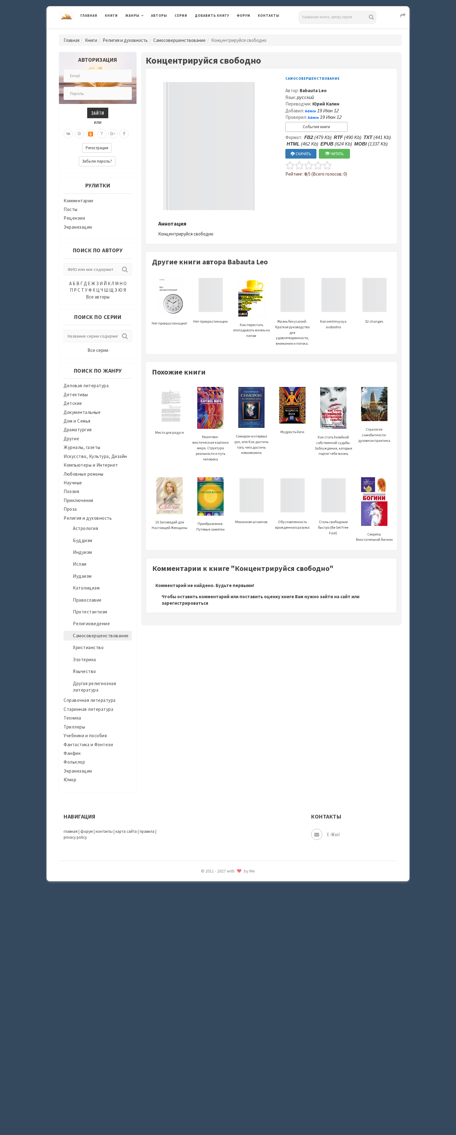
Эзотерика (84, 659)
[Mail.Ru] (79, 133)
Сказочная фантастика (220, 892)
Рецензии (74, 218)
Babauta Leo (313, 90)
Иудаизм (82, 576)
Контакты (268, 15)
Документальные (82, 412)
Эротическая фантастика (222, 1086)
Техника (72, 718)
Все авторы (98, 297)
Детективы (76, 394)
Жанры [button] (132, 15)
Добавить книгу (212, 15)
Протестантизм (90, 612)
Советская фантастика (220, 919)
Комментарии (78, 201)
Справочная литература (90, 700)
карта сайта (126, 831)
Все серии (97, 350)
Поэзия (71, 491)
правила (147, 831)
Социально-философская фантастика (236, 947)
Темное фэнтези (212, 975)
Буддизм (82, 540)
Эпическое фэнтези (216, 1072)
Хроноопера (208, 1044)
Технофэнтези (210, 989)
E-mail (333, 834)
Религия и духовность (125, 40)
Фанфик (72, 753)
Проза (70, 509)
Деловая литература (217, 31)
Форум (243, 15)
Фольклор (74, 762)
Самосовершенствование (179, 40)
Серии (181, 15)
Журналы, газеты (82, 447)
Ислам (80, 564)
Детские (73, 403)
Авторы (159, 15)
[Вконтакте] (68, 133)
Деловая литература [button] (147, 31)
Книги (111, 15)
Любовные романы (84, 474)
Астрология (85, 528)
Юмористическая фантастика (227, 1114)
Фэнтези (204, 1031)
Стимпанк (206, 961)
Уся (199, 1017)
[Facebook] (124, 133)
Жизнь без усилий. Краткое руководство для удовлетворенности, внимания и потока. (292, 332)
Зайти (97, 113)
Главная (88, 15)
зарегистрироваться (185, 603)
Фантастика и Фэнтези (88, 744)
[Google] (113, 133)
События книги (316, 126)
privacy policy (75, 837)
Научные (73, 483)
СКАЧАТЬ (303, 153)
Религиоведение (91, 623)
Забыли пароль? (97, 161)
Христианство (88, 647)
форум (86, 831)
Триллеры (74, 727)
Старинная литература (88, 709)
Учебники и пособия (85, 735)
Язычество (84, 671)
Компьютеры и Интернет (91, 465)
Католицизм (86, 588)
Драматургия (78, 430)
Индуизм (82, 552)
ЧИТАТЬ (336, 153)
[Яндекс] (101, 133)
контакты (104, 831)
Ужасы (202, 1003)
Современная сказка (217, 933)
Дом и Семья (77, 421)
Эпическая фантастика (220, 1058)
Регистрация (97, 147)
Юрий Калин (325, 104)
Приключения (78, 500)
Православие (87, 600)
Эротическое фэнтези (219, 1100)
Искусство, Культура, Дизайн (95, 456)
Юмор (70, 780)
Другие (71, 439)
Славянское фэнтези (217, 906)
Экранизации (78, 227)
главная (71, 831)
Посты (71, 209)
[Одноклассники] (90, 133)
